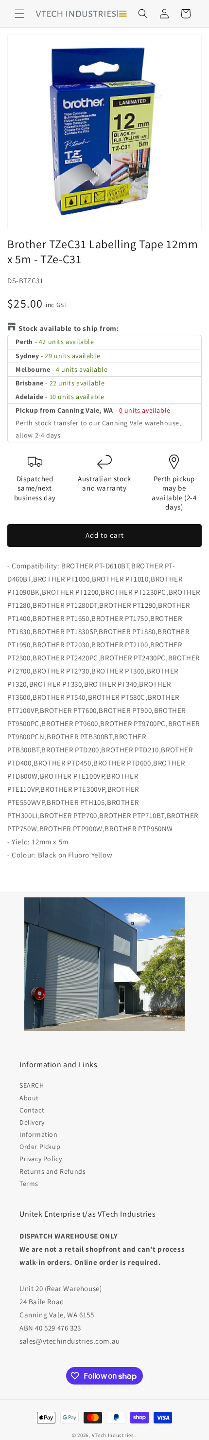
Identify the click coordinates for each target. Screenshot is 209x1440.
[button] (19, 13)
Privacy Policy (40, 1158)
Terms (28, 1183)
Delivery (32, 1122)
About (29, 1098)
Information (38, 1134)
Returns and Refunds (52, 1171)
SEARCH (31, 1085)
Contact (31, 1110)
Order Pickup (39, 1146)
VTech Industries (113, 1435)
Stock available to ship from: (68, 328)
